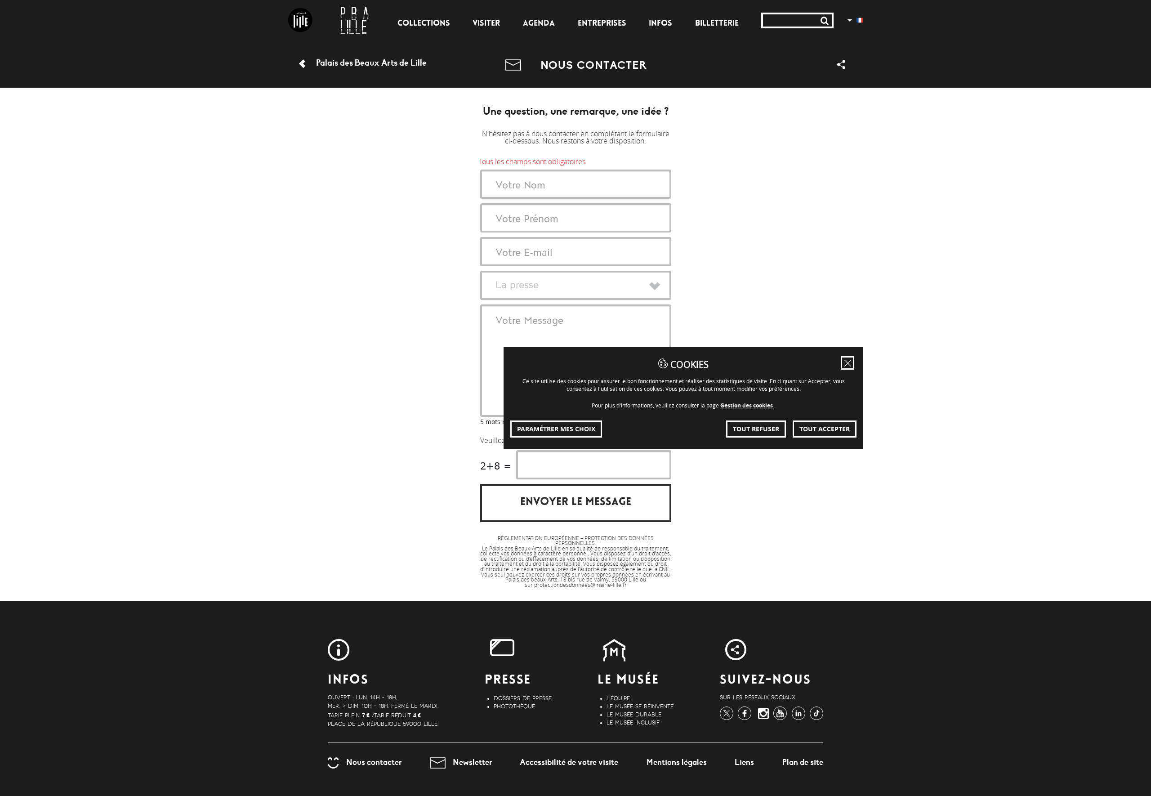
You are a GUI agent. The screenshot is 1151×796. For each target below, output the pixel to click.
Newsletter (472, 762)
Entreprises (602, 24)
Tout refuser (756, 429)
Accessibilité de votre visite (569, 762)
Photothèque (514, 706)
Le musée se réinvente (640, 706)
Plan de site (802, 762)
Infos (660, 24)
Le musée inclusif (633, 723)
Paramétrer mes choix (556, 429)
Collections (423, 24)
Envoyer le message (575, 502)
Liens (744, 762)
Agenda (539, 24)
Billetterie (717, 24)
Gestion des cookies (747, 405)
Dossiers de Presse (523, 698)
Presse (508, 681)
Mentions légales (677, 762)
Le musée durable (634, 714)
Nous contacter (374, 762)
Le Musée (628, 681)
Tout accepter (824, 429)
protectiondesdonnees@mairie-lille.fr (580, 584)
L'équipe (618, 698)
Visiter (486, 24)
